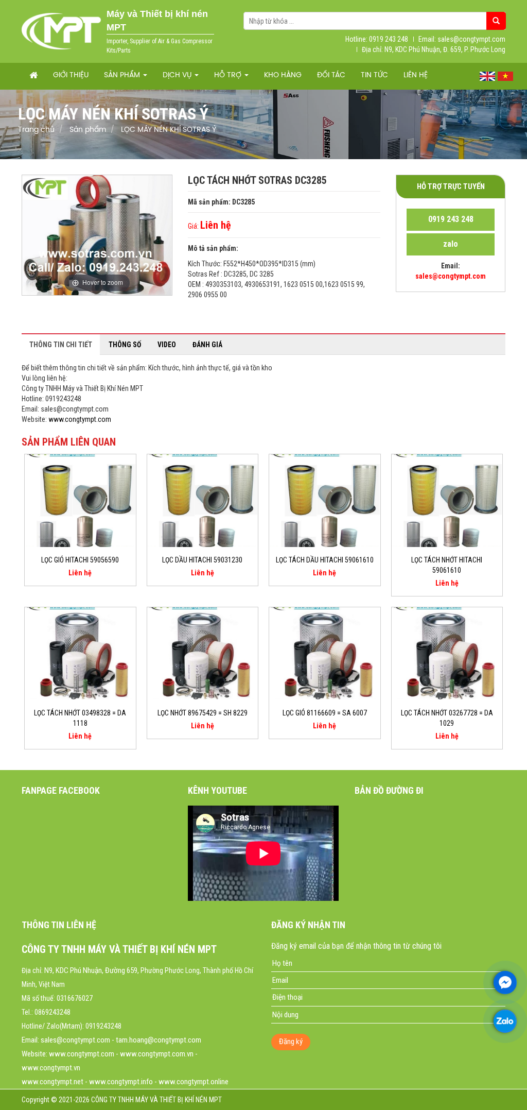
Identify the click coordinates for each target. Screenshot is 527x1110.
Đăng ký (291, 1041)
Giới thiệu (71, 75)
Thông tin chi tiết (60, 344)
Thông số (125, 344)
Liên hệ (415, 75)
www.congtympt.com (79, 419)
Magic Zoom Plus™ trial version (66, 185)
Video (166, 344)
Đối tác (331, 75)
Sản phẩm (123, 75)
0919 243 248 (450, 219)
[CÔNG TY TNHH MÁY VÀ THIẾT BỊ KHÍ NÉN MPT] (61, 31)
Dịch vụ (178, 75)
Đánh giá (207, 344)
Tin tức (374, 75)
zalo (450, 244)
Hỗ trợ (228, 75)
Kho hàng (283, 75)
